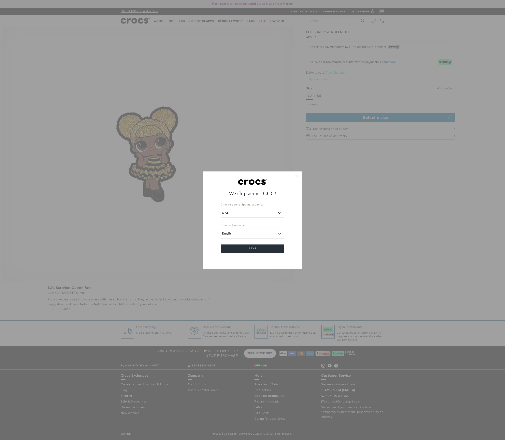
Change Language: (233, 225)
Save (252, 248)
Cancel (252, 260)
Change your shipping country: (242, 205)
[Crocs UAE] (252, 181)
